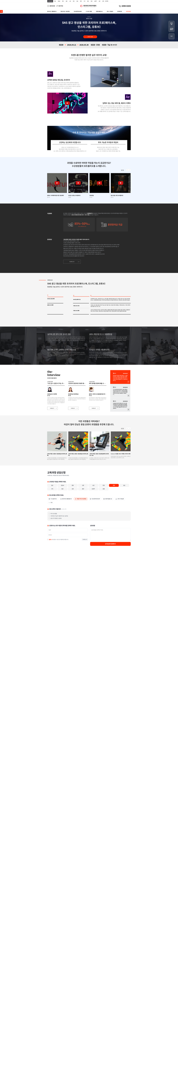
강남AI (59, 1)
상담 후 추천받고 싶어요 (56, 518)
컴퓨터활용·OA (99, 11)
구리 (84, 1)
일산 (88, 1)
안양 (81, 1)
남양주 (95, 1)
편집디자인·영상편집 (65, 11)
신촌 (66, 1)
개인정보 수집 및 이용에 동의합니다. (59, 539)
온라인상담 (128, 11)
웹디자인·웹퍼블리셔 (51, 11)
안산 (73, 1)
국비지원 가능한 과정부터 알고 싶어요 (59, 516)
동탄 (91, 1)
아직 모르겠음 (54, 513)
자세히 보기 (85, 539)
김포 (99, 1)
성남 (77, 1)
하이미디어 (50, 1)
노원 (70, 1)
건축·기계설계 (110, 11)
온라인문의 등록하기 (110, 544)
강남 (55, 1)
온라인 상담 (90, 36)
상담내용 (92, 525)
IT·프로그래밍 (89, 11)
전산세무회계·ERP (78, 11)
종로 (63, 1)
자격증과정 (119, 11)
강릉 (103, 1)
